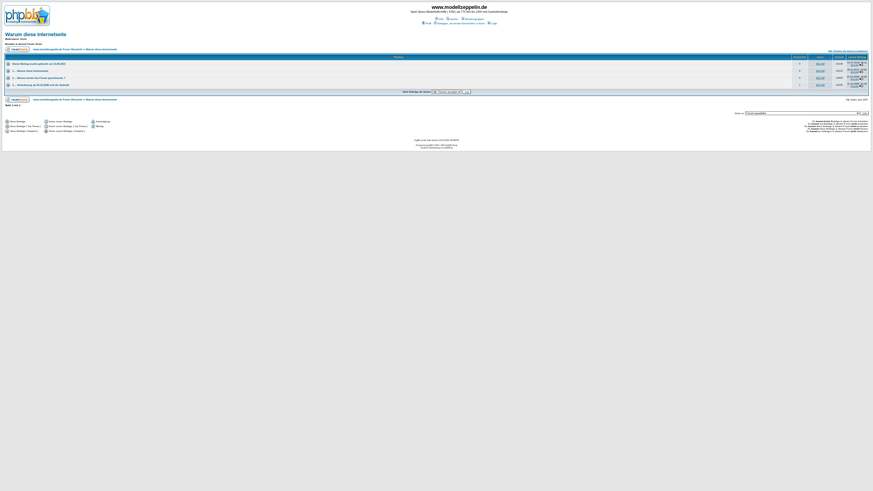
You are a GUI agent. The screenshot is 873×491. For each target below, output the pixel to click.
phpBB (429, 145)
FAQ (441, 19)
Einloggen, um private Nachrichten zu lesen (461, 23)
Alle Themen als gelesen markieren (848, 51)
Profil (428, 23)
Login (494, 23)
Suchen (454, 19)
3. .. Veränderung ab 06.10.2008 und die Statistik (40, 85)
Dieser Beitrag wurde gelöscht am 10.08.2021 (39, 64)
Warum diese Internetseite (35, 34)
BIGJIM (820, 64)
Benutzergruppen (474, 19)
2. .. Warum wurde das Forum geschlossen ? (38, 78)
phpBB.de (448, 147)
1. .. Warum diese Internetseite (30, 71)
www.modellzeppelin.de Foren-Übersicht (57, 49)
